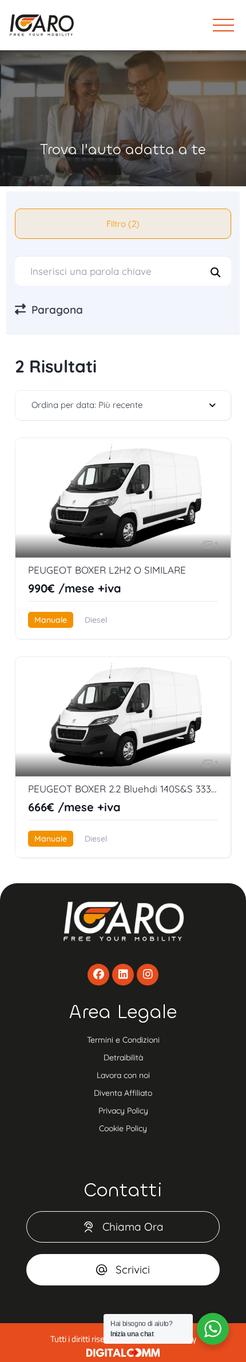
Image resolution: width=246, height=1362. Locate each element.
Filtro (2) (123, 223)
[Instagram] (147, 975)
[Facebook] (98, 975)
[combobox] (123, 405)
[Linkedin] (123, 975)
